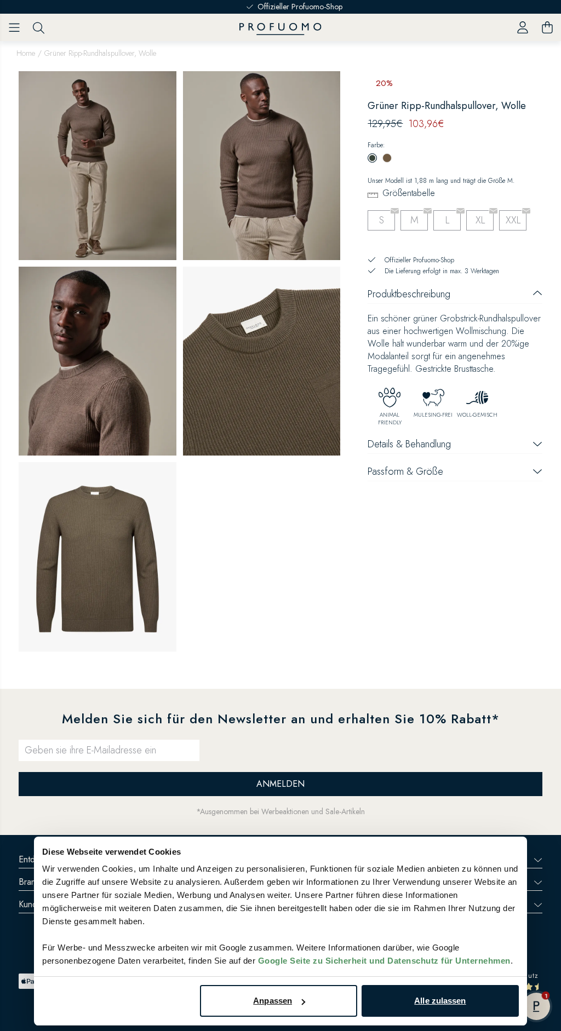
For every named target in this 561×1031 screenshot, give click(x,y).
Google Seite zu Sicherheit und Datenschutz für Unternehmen (384, 960)
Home (25, 53)
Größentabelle (408, 193)
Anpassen (272, 1000)
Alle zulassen (440, 1000)
